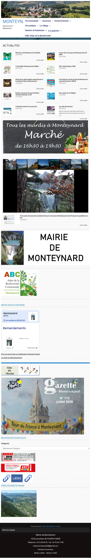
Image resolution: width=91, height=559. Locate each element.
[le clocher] (32, 164)
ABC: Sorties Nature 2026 (67, 66)
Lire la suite (40, 60)
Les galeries (53, 31)
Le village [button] (44, 26)
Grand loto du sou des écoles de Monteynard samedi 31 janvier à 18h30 (73, 80)
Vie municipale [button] (31, 21)
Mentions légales (8, 530)
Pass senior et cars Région (67, 93)
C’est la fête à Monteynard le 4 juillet (27, 66)
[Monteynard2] (22, 164)
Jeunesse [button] (46, 21)
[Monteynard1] (43, 164)
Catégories (5, 443)
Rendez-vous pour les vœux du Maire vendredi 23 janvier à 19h (27, 94)
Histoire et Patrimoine (34, 30)
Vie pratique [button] (30, 26)
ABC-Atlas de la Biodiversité (38, 36)
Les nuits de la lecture (66, 106)
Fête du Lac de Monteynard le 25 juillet (27, 53)
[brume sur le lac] (76, 164)
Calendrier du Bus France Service (26, 106)
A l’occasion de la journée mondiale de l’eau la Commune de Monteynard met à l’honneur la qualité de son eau (54, 217)
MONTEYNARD (9, 21)
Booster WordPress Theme (50, 526)
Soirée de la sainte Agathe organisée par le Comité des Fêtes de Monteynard (29, 80)
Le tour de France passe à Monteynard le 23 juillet (73, 53)
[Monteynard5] (11, 164)
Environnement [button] (61, 21)
